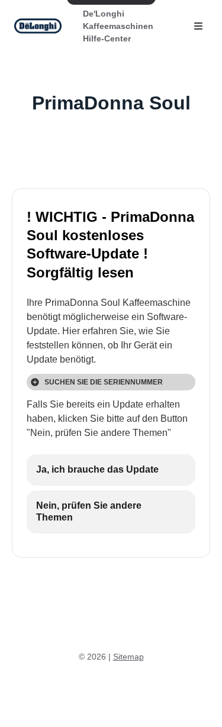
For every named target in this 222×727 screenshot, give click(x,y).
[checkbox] (111, 470)
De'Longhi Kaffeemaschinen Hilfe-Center (118, 26)
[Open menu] (198, 26)
